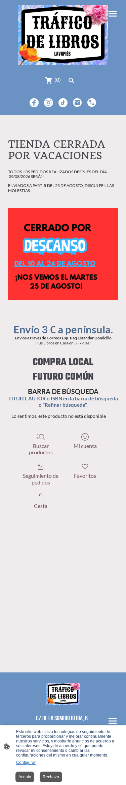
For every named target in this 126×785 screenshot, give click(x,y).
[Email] (77, 102)
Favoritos (85, 475)
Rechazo (51, 777)
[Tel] (91, 102)
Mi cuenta (85, 446)
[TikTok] (63, 102)
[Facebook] (34, 102)
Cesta (40, 506)
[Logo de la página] (63, 35)
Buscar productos (41, 449)
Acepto (24, 777)
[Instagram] (48, 102)
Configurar (26, 762)
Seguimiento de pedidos (40, 478)
